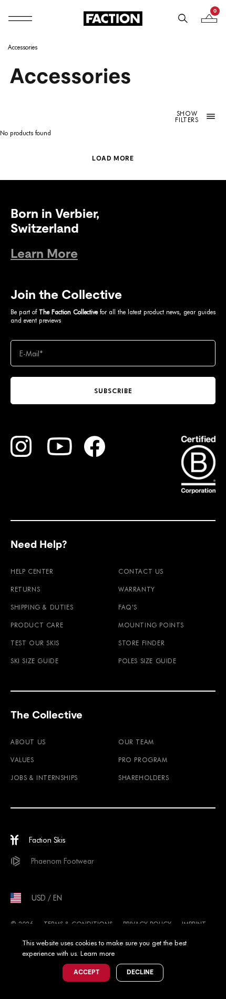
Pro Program (143, 759)
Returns (25, 589)
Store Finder (141, 642)
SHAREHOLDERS (143, 777)
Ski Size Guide (34, 660)
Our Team (136, 741)
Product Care (37, 624)
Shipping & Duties (42, 607)
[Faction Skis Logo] (113, 18)
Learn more (97, 952)
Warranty (136, 589)
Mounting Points (151, 624)
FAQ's (127, 607)
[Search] (182, 18)
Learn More (44, 253)
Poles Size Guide (147, 660)
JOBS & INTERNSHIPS (44, 777)
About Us (28, 741)
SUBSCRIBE (113, 390)
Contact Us (140, 571)
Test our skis (35, 642)
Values (22, 759)
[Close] (216, 933)
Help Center (32, 571)
